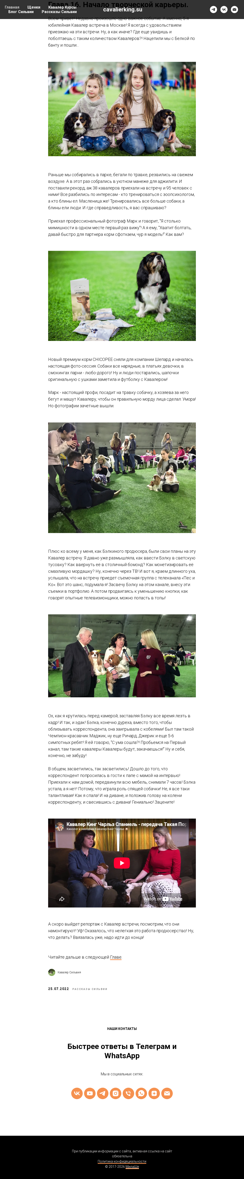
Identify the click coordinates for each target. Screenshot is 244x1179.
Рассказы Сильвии (59, 12)
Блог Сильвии (21, 12)
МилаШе (132, 1167)
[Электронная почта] (234, 9)
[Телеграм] (102, 1093)
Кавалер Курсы (62, 7)
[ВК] (77, 1093)
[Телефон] (128, 1093)
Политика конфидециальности (122, 1161)
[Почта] (167, 1093)
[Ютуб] (90, 1093)
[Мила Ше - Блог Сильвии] (154, 1093)
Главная (12, 7)
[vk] (224, 9)
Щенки (33, 7)
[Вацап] (141, 1093)
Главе (116, 957)
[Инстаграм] (115, 1093)
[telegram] (213, 9)
